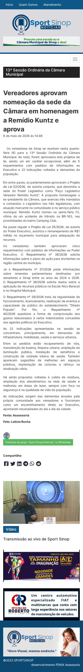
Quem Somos (28, 4)
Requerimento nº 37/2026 (32, 269)
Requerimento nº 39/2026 (25, 297)
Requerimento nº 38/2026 (26, 282)
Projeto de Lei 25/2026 (47, 227)
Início (9, 4)
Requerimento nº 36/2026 (46, 254)
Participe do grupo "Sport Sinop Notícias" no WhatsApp (38, 442)
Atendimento (52, 4)
